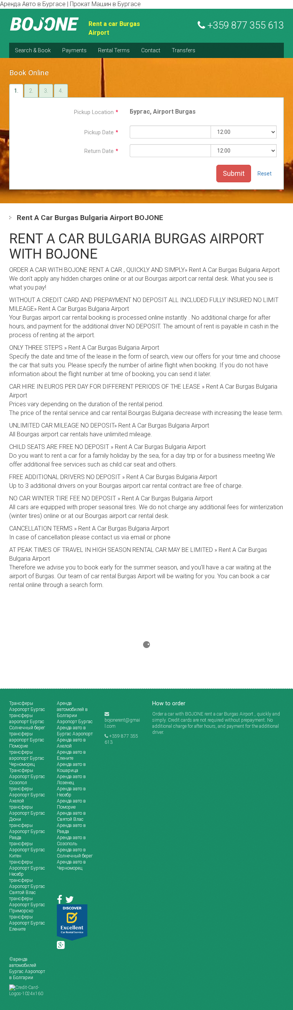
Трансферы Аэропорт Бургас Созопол (27, 776)
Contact (150, 50)
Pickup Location (96, 112)
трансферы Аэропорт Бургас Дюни (27, 813)
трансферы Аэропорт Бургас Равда (27, 831)
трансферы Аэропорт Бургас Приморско (27, 905)
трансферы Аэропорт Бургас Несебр (27, 868)
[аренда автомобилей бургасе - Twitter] (70, 901)
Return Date (101, 151)
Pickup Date (101, 132)
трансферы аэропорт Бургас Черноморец (26, 758)
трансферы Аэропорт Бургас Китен (27, 850)
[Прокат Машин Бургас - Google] (62, 946)
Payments (74, 50)
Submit (234, 173)
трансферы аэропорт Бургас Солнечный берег (27, 721)
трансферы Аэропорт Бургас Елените (27, 923)
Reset (265, 173)
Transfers (183, 50)
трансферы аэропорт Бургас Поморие (26, 740)
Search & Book (33, 50)
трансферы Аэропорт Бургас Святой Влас (27, 886)
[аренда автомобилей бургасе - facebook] (61, 901)
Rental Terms (114, 50)
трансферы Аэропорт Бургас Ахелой (27, 795)
